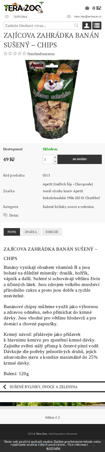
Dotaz (14, 215)
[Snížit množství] (55, 161)
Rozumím (53, 449)
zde (91, 444)
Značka (31, 232)
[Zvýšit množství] (55, 157)
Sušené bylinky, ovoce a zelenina (68, 206)
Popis (12, 232)
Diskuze (52, 232)
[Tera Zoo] (24, 6)
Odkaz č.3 (52, 417)
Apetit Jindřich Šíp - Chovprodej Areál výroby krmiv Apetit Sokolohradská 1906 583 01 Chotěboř (71, 191)
